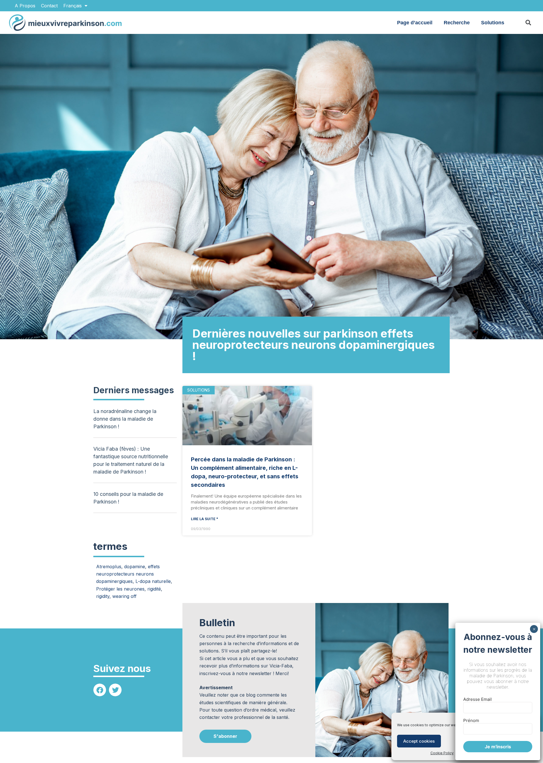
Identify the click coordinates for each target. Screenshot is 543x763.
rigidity (102, 596)
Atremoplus (108, 566)
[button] (99, 690)
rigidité (154, 589)
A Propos (25, 5)
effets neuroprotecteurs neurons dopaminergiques (128, 574)
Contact (49, 5)
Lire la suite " (204, 519)
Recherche (457, 22)
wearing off (124, 596)
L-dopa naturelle (153, 581)
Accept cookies (419, 741)
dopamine (134, 566)
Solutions (492, 22)
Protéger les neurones (120, 589)
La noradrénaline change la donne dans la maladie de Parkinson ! (124, 418)
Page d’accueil (414, 22)
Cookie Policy (442, 753)
